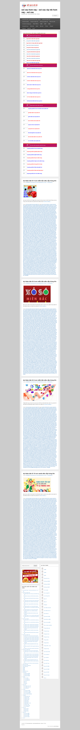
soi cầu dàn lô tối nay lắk (43, 265)
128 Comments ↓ (50, 381)
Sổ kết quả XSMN (27, 675)
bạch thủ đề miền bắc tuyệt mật (33, 49)
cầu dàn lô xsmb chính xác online (46, 315)
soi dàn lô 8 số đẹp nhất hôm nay (41, 372)
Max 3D (25, 681)
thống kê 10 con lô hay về (29, 558)
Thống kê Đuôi (26, 701)
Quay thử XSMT (26, 715)
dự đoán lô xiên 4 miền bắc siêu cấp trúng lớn (31, 626)
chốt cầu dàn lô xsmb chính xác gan (44, 217)
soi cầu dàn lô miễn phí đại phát (42, 260)
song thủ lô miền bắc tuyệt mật (33, 40)
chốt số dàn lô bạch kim (38, 218)
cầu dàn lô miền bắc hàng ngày (42, 207)
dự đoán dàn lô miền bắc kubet (43, 335)
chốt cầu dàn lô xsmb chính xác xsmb (45, 420)
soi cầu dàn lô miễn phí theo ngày (34, 351)
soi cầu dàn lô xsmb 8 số (47, 269)
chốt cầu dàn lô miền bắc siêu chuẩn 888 (50, 417)
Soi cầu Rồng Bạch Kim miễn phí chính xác (34, 551)
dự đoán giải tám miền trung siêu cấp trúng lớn (31, 639)
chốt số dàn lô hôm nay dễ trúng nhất (40, 220)
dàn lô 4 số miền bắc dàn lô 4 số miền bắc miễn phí (42, 235)
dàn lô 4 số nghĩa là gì (39, 240)
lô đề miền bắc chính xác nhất (46, 339)
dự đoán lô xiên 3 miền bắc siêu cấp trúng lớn (31, 625)
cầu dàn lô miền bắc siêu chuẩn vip (44, 210)
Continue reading (47, 201)
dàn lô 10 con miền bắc (39, 522)
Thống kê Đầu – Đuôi (27, 703)
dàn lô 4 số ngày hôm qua (48, 239)
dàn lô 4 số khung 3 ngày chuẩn (43, 232)
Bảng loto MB (26, 708)
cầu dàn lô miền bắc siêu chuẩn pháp (33, 210)
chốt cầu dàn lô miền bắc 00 (27, 213)
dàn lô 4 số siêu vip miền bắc (34, 242)
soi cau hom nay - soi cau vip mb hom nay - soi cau (38, 182)
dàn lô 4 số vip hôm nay (50, 245)
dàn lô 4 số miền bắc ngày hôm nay (41, 236)
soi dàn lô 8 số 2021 (42, 369)
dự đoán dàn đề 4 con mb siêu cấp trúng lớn (31, 606)
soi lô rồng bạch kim (32, 556)
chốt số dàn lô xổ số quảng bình (42, 428)
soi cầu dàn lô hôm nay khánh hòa (43, 256)
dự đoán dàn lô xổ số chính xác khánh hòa (44, 337)
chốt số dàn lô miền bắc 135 (46, 424)
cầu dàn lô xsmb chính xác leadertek (43, 211)
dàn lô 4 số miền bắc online (27, 237)
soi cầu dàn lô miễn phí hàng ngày (30, 261)
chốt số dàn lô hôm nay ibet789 (51, 220)
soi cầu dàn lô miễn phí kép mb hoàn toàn (46, 535)
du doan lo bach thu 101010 (40, 248)
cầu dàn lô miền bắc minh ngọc (43, 209)
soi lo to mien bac (43, 467)
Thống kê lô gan (26, 697)
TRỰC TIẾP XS (35, 23)
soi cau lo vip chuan (47, 274)
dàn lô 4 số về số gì (39, 245)
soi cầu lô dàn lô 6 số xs (29, 463)
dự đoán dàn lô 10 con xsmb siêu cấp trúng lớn (39, 473)
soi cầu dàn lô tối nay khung (34, 265)
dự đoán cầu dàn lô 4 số (48, 248)
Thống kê (51, 26)
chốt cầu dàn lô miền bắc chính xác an (51, 415)
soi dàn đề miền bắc (53, 368)
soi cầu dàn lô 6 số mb (41, 441)
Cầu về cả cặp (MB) (27, 692)
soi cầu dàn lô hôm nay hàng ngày (31, 344)
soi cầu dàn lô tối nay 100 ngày (30, 352)
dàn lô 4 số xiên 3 (53, 246)
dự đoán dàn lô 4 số (38, 249)
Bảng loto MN (26, 711)
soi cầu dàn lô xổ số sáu (39, 269)
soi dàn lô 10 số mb (36, 553)
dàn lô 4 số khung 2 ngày (31, 231)
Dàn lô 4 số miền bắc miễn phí (30, 236)
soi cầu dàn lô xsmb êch (47, 271)
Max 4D (25, 682)
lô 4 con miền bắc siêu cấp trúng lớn (33, 254)
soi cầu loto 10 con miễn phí (29, 550)
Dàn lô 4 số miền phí (34, 238)
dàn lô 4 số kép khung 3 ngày (46, 229)
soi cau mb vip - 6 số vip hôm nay (45, 464)
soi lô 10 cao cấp (44, 553)
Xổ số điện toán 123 (27, 687)
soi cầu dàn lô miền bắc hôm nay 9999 (40, 258)
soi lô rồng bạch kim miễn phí (39, 556)
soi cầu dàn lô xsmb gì (30, 360)
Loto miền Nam (46, 660)
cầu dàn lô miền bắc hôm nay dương (30, 208)
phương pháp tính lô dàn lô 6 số (47, 438)
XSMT (45, 23)
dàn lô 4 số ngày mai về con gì (31, 240)
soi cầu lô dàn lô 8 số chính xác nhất (48, 363)
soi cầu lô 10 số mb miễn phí (46, 547)
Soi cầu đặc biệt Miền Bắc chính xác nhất (35, 362)
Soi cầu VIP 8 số (43, 366)
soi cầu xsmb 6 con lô (49, 466)
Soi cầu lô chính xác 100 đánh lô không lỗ (39, 548)
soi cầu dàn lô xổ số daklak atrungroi (35, 355)
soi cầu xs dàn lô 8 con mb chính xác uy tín (29, 367)
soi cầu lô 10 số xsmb (29, 548)
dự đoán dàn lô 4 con (31, 249)
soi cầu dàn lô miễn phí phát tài (38, 262)
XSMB (41, 23)
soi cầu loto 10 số (36, 550)
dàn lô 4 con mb (51, 228)
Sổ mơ (45, 677)
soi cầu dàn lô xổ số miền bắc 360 (37, 267)
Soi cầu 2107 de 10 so (29, 340)
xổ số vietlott (46, 590)
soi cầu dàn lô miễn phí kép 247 (40, 261)
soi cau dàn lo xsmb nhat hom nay (31, 272)
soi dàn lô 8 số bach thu (28, 370)
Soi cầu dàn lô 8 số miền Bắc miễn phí (32, 342)
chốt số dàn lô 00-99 (31, 218)
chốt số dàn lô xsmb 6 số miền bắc (41, 226)
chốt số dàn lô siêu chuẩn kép (41, 223)
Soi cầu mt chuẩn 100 (34, 21)
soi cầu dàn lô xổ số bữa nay (48, 266)
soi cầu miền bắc (50, 550)
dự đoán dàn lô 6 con (51, 431)
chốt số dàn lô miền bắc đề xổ (43, 222)
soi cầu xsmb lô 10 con (44, 552)
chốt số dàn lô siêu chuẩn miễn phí (38, 426)
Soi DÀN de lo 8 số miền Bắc (35, 368)
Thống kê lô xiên (26, 698)
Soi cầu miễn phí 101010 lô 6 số (29, 465)
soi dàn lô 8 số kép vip (51, 373)
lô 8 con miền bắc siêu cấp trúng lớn (36, 339)
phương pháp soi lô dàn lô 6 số (37, 438)
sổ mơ (34, 28)
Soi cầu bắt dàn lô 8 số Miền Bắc (38, 340)
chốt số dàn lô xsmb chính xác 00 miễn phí (40, 429)
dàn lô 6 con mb (38, 431)
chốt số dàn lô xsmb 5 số (31, 226)
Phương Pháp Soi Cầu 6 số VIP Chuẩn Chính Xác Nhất (47, 437)
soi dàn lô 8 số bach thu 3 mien (47, 370)
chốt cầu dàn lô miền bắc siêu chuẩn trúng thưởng (42, 419)
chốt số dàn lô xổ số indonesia (46, 225)
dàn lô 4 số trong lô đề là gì (40, 244)
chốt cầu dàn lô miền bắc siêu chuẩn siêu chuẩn (37, 321)
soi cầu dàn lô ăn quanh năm (52, 254)
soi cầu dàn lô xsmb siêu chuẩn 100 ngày (45, 546)
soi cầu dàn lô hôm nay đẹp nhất (45, 255)
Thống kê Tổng (26, 704)
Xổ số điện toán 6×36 (27, 685)
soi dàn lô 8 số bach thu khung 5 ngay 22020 (35, 371)
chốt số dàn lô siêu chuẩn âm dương (30, 223)
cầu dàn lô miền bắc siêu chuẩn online (46, 313)
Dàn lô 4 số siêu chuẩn (26, 242)
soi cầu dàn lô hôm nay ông (29, 345)
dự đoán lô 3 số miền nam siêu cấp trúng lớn (31, 656)
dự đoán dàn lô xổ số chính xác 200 (41, 251)
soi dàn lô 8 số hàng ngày (50, 372)
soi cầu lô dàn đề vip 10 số (35, 549)
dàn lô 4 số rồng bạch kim (52, 241)
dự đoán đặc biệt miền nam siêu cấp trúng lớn (31, 654)
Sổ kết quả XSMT (27, 674)
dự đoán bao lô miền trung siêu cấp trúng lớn (31, 635)
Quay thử (29, 28)
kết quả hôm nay (25, 26)
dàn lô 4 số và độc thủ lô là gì (48, 244)
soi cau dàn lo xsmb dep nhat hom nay (37, 271)
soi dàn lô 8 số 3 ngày (49, 369)
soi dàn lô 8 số (37, 369)
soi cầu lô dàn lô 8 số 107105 (38, 363)
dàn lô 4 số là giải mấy (50, 233)
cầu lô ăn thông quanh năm (52, 212)
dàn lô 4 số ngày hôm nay (40, 239)
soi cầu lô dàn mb (42, 549)
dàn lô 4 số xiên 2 (47, 246)
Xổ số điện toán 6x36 (47, 607)
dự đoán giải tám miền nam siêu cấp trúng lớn (31, 655)
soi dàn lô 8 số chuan (32, 372)
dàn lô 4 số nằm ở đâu (32, 239)
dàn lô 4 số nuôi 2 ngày (51, 240)
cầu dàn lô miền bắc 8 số (28, 205)
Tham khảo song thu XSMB (29, 557)
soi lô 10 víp (26, 556)
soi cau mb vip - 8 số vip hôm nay (35, 365)
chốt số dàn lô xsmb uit (30, 228)
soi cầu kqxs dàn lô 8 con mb (46, 362)
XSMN (49, 23)
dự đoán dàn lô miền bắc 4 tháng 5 (31, 250)
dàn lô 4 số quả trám (44, 241)
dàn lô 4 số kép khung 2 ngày (37, 229)
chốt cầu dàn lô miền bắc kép (36, 215)
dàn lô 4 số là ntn (34, 234)
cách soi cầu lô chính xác (45, 204)
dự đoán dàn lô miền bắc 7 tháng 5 (42, 250)
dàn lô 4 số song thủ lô (49, 242)
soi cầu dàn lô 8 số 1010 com (44, 341)
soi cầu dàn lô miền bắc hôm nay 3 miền (49, 257)
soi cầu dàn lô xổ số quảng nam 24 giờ (29, 269)
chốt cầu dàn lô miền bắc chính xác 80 (47, 213)
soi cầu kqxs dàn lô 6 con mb (39, 461)
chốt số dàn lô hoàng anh (44, 219)
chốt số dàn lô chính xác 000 (47, 218)
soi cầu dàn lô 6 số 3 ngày (40, 440)
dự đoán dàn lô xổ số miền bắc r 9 (47, 338)
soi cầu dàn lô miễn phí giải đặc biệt (28, 349)
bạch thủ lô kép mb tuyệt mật (33, 45)
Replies (26, 275)
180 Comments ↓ (50, 182)
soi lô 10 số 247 (46, 554)
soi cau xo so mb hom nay (28, 552)
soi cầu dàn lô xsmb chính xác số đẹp (47, 270)
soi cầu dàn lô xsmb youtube (50, 273)
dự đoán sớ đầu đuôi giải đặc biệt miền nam (31, 659)
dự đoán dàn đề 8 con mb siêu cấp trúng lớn (31, 609)
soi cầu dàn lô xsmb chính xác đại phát (35, 270)
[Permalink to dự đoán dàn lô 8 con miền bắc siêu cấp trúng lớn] (37, 303)
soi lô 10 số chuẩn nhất (52, 554)
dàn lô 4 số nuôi (45, 240)
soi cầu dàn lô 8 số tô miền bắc (52, 342)
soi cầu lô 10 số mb (39, 547)
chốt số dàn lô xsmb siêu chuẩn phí (41, 430)
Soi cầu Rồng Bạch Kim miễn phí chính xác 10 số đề (32, 366)
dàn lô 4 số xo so (25, 247)
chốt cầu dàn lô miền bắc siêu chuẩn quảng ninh (45, 418)
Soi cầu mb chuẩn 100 (46, 19)
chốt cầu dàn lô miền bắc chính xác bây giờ (39, 214)
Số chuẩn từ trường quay (26, 23)
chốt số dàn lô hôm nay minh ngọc (38, 221)
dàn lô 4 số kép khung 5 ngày (34, 230)
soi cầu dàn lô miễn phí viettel (42, 263)
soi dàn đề (41, 368)
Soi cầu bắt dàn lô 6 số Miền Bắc (41, 439)
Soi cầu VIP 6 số (53, 465)
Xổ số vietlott (26, 677)
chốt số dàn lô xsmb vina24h (38, 228)
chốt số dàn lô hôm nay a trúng (29, 220)
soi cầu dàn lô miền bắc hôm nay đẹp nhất (46, 532)
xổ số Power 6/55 (27, 680)
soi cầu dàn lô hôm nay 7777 (35, 255)
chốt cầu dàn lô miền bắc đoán (50, 214)
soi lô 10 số (36, 554)
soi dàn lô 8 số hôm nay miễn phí (43, 373)
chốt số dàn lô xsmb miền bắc (31, 227)
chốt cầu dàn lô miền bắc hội (27, 215)
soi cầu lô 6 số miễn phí (47, 461)
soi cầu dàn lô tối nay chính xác (39, 264)
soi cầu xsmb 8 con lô (40, 367)
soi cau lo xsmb (30, 464)
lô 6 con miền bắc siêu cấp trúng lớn (41, 436)
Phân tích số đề (52, 21)
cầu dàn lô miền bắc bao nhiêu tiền (38, 205)
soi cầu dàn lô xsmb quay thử (41, 272)
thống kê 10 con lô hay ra (45, 557)
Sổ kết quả (32, 26)
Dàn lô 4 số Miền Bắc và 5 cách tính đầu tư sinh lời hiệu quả (41, 237)
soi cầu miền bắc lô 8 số (44, 365)
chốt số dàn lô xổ (34, 224)
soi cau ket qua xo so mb (32, 547)
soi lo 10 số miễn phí (41, 555)
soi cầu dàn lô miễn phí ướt (33, 263)
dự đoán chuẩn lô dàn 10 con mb (49, 522)
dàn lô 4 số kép (30, 229)
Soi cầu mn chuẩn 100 (44, 21)
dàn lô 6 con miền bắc (44, 431)
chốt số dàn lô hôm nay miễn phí (28, 221)
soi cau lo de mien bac (51, 364)
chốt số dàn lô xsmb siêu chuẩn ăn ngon (43, 227)
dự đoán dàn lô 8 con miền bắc (45, 334)
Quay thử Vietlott (26, 716)
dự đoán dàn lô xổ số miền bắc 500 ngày (29, 435)
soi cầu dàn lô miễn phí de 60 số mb (31, 260)
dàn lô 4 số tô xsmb (32, 244)
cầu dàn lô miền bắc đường (49, 310)
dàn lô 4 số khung (49, 230)
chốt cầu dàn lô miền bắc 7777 (36, 213)
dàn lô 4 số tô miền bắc (40, 243)
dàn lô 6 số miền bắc (32, 248)
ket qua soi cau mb (44, 527)
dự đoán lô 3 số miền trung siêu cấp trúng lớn (31, 640)
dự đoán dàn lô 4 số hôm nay (45, 249)
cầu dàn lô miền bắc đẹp (49, 206)
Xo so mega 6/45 (26, 679)
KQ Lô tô (24, 28)
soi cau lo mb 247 (51, 463)
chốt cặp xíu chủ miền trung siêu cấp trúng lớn (31, 636)
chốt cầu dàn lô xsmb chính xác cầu (33, 217)
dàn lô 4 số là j (29, 234)
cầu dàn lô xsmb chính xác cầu (47, 314)
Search (35, 565)
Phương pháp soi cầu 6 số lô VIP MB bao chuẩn (31, 437)
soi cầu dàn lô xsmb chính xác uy (34, 359)
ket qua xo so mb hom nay (51, 527)
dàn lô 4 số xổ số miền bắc (33, 247)
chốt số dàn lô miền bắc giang (40, 425)
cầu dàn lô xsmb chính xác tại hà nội (32, 212)
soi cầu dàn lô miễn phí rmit (47, 262)
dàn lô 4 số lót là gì (46, 234)
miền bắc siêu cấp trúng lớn (43, 254)
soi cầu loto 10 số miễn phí (43, 550)
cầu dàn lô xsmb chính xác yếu (43, 212)
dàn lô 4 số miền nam (27, 238)
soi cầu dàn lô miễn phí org (29, 262)
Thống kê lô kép (26, 699)
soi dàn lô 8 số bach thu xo (46, 371)
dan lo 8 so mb (30, 334)
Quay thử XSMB (26, 713)
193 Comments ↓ (50, 283)
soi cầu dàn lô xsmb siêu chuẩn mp (31, 273)
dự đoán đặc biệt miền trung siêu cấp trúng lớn (31, 638)
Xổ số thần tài (26, 688)
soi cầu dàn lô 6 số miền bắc (49, 441)
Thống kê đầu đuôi (27, 696)
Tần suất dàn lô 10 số (47, 556)
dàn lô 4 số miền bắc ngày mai (51, 236)
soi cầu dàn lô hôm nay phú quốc (30, 257)
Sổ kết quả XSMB (27, 673)
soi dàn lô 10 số (30, 553)
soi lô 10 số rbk (47, 555)
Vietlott (37, 26)
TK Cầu (46, 26)
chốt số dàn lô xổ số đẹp (49, 224)
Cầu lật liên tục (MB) (27, 691)
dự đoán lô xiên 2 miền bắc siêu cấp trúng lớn (31, 624)
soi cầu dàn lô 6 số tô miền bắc (46, 442)
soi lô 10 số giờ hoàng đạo (27, 555)
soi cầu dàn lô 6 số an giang (48, 440)
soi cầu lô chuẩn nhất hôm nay (50, 548)
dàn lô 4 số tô (29, 243)
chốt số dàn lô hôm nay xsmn (48, 221)
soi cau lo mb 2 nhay (45, 463)
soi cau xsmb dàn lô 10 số (37, 552)
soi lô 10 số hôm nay (34, 555)
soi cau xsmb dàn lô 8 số (47, 367)
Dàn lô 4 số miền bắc (31, 235)
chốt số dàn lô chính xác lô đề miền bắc (47, 421)
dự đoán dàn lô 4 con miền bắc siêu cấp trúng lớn (39, 181)
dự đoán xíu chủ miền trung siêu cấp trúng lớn (31, 648)
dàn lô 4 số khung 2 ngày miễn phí (50, 231)
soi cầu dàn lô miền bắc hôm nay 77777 (37, 346)
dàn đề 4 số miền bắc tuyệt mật (33, 54)
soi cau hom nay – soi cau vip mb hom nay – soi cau (39, 11)
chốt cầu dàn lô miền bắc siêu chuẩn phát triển (41, 216)
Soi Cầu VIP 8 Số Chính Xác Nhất (51, 366)
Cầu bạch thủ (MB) (27, 690)
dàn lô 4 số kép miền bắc (43, 230)
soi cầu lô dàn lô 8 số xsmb (44, 364)
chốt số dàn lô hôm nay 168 (42, 422)
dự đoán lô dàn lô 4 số (44, 253)
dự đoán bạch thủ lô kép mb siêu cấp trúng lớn (31, 600)
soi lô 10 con (49, 553)
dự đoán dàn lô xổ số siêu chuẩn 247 (34, 253)
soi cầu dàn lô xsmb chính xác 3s (32, 358)
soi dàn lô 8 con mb (31, 369)
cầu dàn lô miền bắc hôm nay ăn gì (45, 311)
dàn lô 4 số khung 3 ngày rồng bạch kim (32, 233)
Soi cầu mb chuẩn (25, 21)
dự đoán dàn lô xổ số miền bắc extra (35, 338)
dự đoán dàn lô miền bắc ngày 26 (30, 251)
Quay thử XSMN (26, 714)
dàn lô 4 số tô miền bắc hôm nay (49, 243)
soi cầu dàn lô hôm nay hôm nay (33, 256)
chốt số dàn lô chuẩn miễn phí (35, 219)
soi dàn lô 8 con (25, 369)
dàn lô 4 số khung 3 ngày (34, 232)
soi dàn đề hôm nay (46, 368)
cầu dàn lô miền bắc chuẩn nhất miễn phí (39, 206)
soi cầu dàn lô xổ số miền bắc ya (40, 268)
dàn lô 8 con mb (51, 333)
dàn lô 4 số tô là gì (33, 243)
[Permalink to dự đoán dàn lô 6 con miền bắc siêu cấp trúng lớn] (40, 401)
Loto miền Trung (46, 663)
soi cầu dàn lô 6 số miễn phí (37, 442)
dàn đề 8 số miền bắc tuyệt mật (33, 58)
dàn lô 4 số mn (47, 238)
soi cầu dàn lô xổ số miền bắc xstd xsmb (37, 356)
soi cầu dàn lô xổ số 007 (50, 265)
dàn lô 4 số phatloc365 (37, 241)
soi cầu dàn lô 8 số (37, 341)
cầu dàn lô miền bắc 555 (45, 308)
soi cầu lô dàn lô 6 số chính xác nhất (42, 462)
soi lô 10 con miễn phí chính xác (30, 554)
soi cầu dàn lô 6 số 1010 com (31, 440)
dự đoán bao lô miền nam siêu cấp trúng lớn (31, 650)
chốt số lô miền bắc (46, 228)
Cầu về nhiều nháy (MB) (28, 693)
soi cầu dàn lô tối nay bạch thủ (29, 264)
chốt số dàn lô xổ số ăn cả (41, 224)
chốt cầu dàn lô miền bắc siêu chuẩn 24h (48, 215)
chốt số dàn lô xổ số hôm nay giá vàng (45, 427)
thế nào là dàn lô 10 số (37, 557)
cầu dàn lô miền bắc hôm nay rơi (46, 312)
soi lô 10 (40, 553)
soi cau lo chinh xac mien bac (39, 274)
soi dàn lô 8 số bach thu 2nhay (37, 370)
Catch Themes (56, 726)
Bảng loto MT (26, 709)
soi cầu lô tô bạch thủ (48, 549)
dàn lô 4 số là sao (40, 234)
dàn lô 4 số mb (51, 234)
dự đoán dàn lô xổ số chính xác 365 (42, 336)
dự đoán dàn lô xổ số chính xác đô (42, 252)
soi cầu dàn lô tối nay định (36, 353)
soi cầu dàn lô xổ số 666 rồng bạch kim (38, 354)
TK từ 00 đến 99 (26, 706)
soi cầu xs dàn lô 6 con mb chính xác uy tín (39, 466)
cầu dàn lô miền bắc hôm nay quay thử (42, 208)
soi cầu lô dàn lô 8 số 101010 (28, 363)
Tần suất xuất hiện (27, 705)
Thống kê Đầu (26, 700)
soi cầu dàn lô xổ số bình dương (39, 266)
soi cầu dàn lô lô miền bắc (39, 257)
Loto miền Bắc (46, 657)
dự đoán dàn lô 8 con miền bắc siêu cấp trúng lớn (39, 281)
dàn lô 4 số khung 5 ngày (42, 233)
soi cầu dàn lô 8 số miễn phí (42, 342)
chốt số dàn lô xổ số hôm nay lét (36, 225)
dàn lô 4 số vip (44, 245)
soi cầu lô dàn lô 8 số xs (35, 364)
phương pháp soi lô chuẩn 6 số (28, 438)
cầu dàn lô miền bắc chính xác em (48, 205)
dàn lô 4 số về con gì (32, 245)
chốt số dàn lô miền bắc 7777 (34, 222)
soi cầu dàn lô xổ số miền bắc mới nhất (49, 267)
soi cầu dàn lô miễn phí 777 (31, 348)
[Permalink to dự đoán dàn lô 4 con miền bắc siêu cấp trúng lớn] (30, 198)
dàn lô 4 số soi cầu (42, 242)
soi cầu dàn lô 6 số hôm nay (33, 441)
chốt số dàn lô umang (27, 224)
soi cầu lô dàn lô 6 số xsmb (38, 463)
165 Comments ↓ (50, 475)
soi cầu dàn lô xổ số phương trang (50, 268)
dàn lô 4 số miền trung (41, 238)
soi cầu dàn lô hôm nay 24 (27, 255)
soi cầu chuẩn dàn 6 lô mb (50, 439)
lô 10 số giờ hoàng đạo (36, 528)
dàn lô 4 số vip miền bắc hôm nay (39, 246)
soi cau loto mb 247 (36, 464)
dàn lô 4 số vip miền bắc (30, 246)
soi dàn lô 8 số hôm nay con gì (33, 373)
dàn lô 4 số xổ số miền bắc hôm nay (42, 247)
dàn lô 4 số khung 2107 (26, 232)
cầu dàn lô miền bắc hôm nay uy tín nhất (32, 209)
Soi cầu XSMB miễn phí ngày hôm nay (34, 467)
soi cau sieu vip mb (44, 551)
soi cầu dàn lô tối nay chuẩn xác (49, 264)
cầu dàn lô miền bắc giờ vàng (33, 207)
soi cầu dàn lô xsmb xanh (41, 273)
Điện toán (41, 26)
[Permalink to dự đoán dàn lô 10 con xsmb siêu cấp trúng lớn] (37, 492)
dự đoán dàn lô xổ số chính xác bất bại (30, 252)
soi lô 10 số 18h (41, 554)
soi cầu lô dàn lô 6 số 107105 (31, 462)
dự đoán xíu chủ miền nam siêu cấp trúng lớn (31, 663)
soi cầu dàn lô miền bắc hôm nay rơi (45, 259)
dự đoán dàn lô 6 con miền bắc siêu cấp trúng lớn (39, 380)
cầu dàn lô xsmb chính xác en (32, 211)
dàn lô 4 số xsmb (51, 247)
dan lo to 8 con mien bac (36, 334)
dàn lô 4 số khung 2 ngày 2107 (40, 231)
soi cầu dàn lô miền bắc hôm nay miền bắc (32, 259)
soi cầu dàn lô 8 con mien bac (29, 341)
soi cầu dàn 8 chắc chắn (47, 340)
